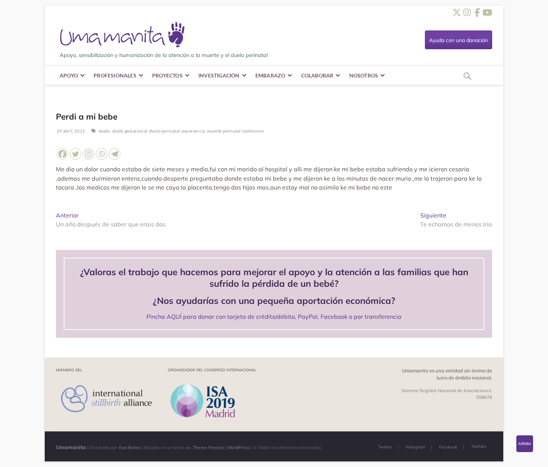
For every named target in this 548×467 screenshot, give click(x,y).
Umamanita (71, 447)
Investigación (219, 75)
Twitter (385, 446)
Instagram (415, 446)
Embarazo (270, 75)
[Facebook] (62, 154)
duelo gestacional (129, 131)
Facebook (448, 446)
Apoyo (69, 75)
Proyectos (167, 75)
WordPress (238, 447)
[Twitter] (75, 154)
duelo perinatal (164, 131)
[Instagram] (88, 154)
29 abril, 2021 (70, 131)
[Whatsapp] (101, 154)
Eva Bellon (130, 447)
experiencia (193, 131)
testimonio (253, 131)
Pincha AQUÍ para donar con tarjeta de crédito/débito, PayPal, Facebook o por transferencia (274, 316)
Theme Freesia (208, 447)
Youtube (478, 446)
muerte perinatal (223, 131)
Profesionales (115, 75)
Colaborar (317, 75)
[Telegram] (114, 154)
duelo (104, 131)
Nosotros (363, 75)
